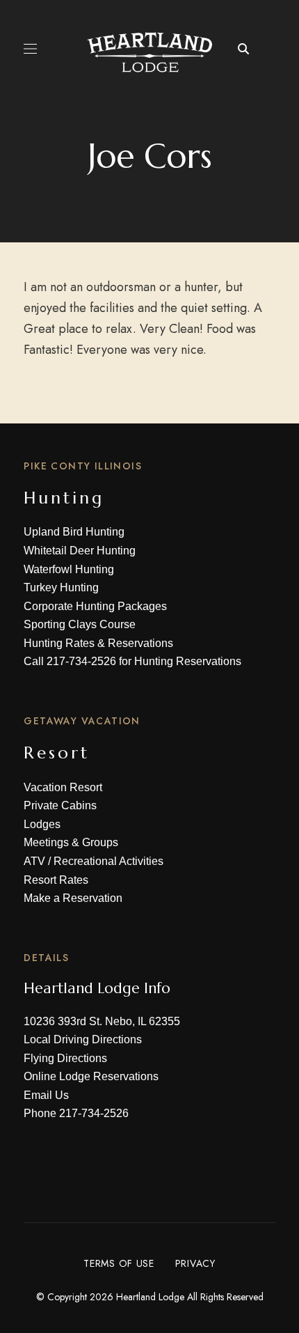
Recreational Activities (108, 861)
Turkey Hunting (61, 587)
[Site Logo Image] (150, 52)
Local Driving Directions (83, 1039)
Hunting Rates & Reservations (98, 643)
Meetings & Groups (71, 842)
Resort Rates (56, 880)
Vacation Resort (63, 787)
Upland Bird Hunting (74, 532)
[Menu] (30, 48)
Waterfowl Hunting (69, 569)
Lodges (42, 824)
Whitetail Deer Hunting (80, 550)
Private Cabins (60, 805)
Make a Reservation (73, 898)
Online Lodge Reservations (91, 1076)
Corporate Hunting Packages (95, 606)
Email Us (46, 1095)
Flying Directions (65, 1058)
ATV (34, 861)
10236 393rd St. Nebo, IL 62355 (102, 1021)
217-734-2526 (81, 661)
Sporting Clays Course (80, 624)
